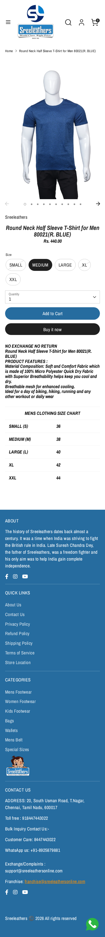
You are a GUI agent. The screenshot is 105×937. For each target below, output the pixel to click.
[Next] (98, 203)
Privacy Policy (17, 624)
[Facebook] (7, 576)
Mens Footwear (18, 692)
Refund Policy (17, 633)
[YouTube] (25, 576)
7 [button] (62, 204)
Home (9, 51)
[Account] (81, 21)
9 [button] (74, 204)
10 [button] (80, 204)
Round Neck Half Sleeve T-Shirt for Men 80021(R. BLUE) (57, 51)
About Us (13, 605)
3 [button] (37, 204)
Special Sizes (17, 749)
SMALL (15, 265)
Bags (9, 721)
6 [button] (56, 204)
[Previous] (6, 203)
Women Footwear (20, 701)
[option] (52, 128)
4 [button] (44, 204)
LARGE (65, 265)
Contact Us (15, 614)
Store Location (18, 662)
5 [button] (50, 204)
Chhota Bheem (17, 766)
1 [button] (25, 204)
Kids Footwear (17, 711)
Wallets (11, 730)
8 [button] (68, 204)
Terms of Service (19, 653)
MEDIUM (40, 265)
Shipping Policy (19, 643)
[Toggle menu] (8, 22)
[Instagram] (16, 576)
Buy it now (52, 329)
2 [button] (31, 204)
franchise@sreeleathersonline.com (55, 881)
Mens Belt (13, 740)
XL (84, 265)
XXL (13, 279)
